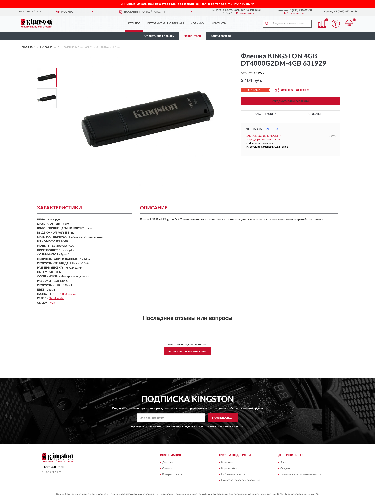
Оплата (167, 468)
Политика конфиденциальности (300, 474)
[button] (295, 13)
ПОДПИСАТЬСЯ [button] (223, 418)
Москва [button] (271, 129)
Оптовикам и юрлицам (165, 23)
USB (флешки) (67, 294)
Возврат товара (172, 474)
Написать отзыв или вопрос (187, 351)
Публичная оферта (233, 474)
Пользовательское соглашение (240, 480)
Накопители (192, 35)
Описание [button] (315, 114)
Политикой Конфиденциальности (185, 427)
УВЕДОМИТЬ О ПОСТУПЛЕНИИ (290, 101)
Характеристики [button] (265, 114)
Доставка (168, 462)
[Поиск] (267, 24)
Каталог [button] (134, 23)
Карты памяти (221, 35)
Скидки (285, 468)
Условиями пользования (220, 427)
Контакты (219, 23)
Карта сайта (229, 468)
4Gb (52, 303)
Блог (283, 462)
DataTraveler (56, 298)
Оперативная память (159, 35)
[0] (349, 24)
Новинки (197, 23)
